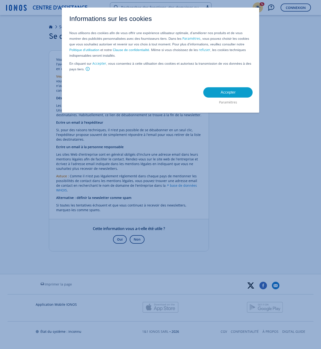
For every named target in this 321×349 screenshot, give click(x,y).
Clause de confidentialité (131, 50)
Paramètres (191, 38)
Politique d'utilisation (84, 50)
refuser (204, 50)
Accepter (99, 63)
